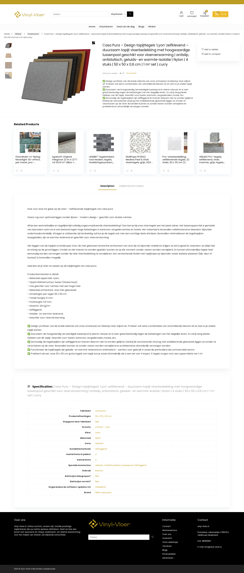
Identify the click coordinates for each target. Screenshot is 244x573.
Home (92, 26)
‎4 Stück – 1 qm (102, 427)
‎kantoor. (99, 470)
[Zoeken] (130, 14)
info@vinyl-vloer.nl (213, 547)
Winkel (151, 26)
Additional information (131, 186)
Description (107, 186)
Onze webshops (170, 542)
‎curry (97, 432)
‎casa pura (100, 410)
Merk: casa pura (103, 492)
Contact (166, 526)
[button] (93, 42)
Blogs (141, 26)
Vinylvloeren (106, 26)
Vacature (167, 546)
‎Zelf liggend (101, 448)
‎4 (96, 454)
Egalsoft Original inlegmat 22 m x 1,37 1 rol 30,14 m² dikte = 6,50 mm (64, 161)
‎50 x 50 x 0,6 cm (103, 416)
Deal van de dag (126, 26)
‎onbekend (100, 487)
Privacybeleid (168, 554)
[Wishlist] (192, 13)
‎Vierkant (99, 443)
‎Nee (97, 421)
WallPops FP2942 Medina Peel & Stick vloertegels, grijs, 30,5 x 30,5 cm (139, 161)
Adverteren (167, 557)
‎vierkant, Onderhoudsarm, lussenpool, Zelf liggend (120, 465)
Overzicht (167, 538)
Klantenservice (169, 530)
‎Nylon (98, 438)
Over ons (166, 534)
